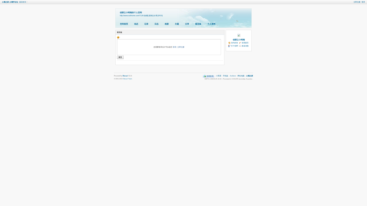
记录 (146, 24)
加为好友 (234, 43)
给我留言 (245, 43)
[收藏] (146, 15)
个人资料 (211, 24)
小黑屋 (218, 76)
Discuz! (125, 76)
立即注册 (357, 2)
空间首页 (124, 24)
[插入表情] (118, 37)
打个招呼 (234, 46)
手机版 (225, 76)
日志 (157, 24)
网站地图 (241, 76)
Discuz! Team (127, 79)
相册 (167, 24)
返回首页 (22, 2)
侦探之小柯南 (239, 40)
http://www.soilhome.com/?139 (132, 15)
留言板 (198, 24)
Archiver (233, 76)
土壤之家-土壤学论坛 (10, 2)
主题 (177, 24)
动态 (136, 24)
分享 (187, 24)
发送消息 (245, 46)
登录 (363, 2)
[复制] (151, 15)
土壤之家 (249, 76)
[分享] (155, 15)
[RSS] (160, 15)
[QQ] (208, 76)
